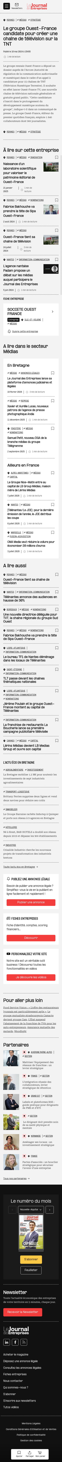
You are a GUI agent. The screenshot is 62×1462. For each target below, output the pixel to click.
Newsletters (17, 8)
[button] (19, 1454)
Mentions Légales (31, 1423)
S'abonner (9, 1394)
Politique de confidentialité (31, 1435)
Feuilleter (31, 1270)
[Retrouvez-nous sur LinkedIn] (6, 1342)
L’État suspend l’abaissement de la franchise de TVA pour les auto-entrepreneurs (29, 1023)
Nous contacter (13, 1381)
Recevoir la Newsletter (22, 1312)
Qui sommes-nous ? (15, 1387)
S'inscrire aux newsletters (19, 1401)
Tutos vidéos (11, 1407)
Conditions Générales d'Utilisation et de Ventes (31, 1429)
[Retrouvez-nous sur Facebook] (15, 1342)
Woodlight (20, 1031)
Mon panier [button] (40, 1456)
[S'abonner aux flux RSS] (24, 1342)
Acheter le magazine (15, 1354)
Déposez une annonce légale (20, 1361)
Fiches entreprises (15, 1374)
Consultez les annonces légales (22, 1368)
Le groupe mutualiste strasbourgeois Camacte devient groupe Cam (28, 1015)
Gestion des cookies (31, 1440)
